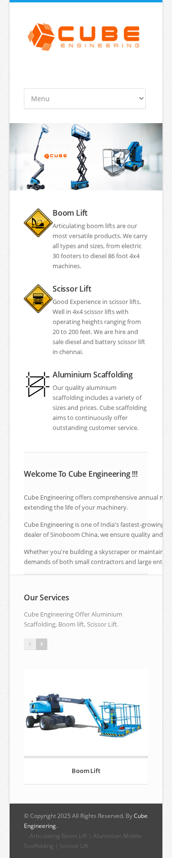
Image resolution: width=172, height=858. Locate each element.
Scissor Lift (74, 846)
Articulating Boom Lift (58, 836)
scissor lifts (124, 301)
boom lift (99, 225)
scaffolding (131, 407)
